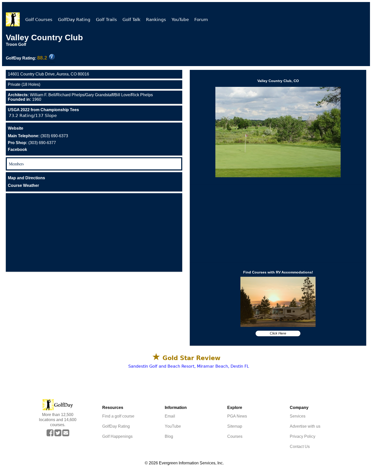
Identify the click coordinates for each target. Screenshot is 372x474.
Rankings (156, 19)
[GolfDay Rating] (52, 57)
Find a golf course (118, 416)
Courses (234, 436)
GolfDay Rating (74, 19)
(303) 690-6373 (38, 136)
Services (297, 416)
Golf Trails (106, 19)
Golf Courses (38, 19)
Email (170, 416)
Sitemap (234, 426)
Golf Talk (131, 19)
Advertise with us (305, 426)
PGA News (237, 416)
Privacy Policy (302, 436)
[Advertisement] (94, 232)
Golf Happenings (117, 436)
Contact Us (300, 446)
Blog (169, 436)
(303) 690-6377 (32, 143)
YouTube (180, 19)
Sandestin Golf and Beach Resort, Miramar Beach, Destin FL (188, 366)
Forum (201, 19)
